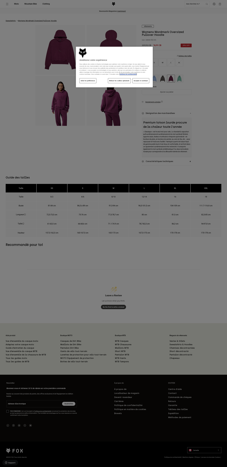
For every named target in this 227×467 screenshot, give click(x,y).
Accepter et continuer (141, 81)
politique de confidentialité (128, 74)
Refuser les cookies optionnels (119, 81)
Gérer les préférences (88, 81)
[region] (114, 67)
